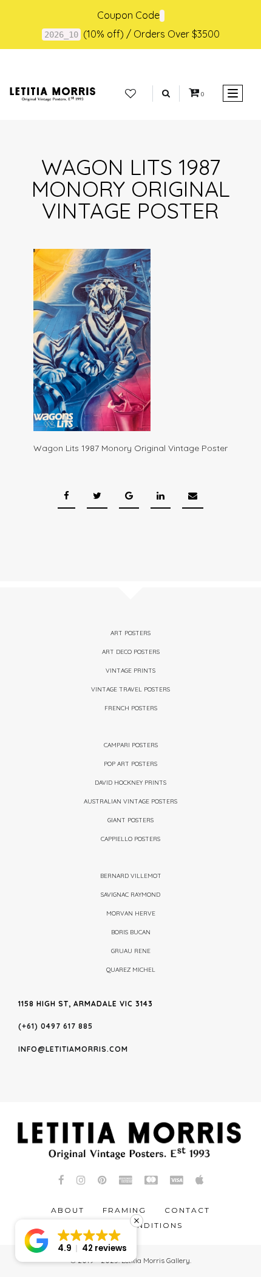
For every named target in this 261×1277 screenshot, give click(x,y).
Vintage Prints (130, 671)
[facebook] (66, 496)
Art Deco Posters (131, 652)
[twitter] (97, 496)
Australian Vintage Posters (130, 801)
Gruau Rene (131, 951)
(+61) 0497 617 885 (55, 1026)
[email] (192, 496)
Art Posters (130, 633)
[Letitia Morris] (52, 93)
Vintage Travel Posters (130, 689)
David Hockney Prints (130, 783)
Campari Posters (131, 745)
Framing (124, 1210)
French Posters (130, 708)
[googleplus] (129, 496)
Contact (187, 1210)
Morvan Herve (130, 913)
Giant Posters (130, 820)
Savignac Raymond (130, 895)
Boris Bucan (131, 932)
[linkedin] (161, 496)
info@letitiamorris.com (73, 1049)
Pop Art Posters (130, 764)
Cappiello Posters (130, 839)
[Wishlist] (130, 93)
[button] (76, 1240)
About (67, 1210)
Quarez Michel (130, 970)
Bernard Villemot (130, 876)
